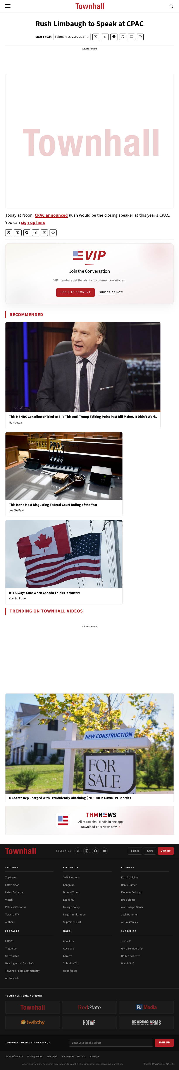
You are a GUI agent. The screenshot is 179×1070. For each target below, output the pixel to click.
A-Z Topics (70, 867)
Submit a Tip (70, 963)
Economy (68, 900)
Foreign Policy (71, 907)
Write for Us (70, 971)
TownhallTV (12, 915)
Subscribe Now (111, 292)
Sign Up (164, 1042)
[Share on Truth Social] (105, 37)
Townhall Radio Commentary (22, 971)
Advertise (68, 949)
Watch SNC (127, 963)
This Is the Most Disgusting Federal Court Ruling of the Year (53, 504)
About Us (68, 941)
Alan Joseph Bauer (132, 907)
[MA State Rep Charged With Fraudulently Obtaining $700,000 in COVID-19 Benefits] (89, 743)
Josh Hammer (129, 915)
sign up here (33, 222)
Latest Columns (14, 892)
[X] (77, 850)
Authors (9, 922)
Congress (68, 885)
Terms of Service (14, 1056)
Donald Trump (71, 892)
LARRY (8, 941)
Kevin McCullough (131, 892)
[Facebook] (95, 850)
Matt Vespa (15, 423)
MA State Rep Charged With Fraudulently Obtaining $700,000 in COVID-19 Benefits (70, 798)
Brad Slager (128, 900)
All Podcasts (12, 978)
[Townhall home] (20, 851)
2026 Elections (71, 877)
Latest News (12, 885)
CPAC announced (51, 215)
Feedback (52, 1056)
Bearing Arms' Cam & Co (19, 963)
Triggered (11, 949)
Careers (67, 956)
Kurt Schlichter (18, 598)
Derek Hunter (129, 885)
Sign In (135, 851)
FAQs (150, 851)
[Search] (171, 6)
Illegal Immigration (74, 915)
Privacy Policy (35, 1056)
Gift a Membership (132, 949)
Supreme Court (72, 922)
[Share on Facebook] (113, 37)
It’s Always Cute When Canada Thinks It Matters (44, 592)
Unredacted (12, 956)
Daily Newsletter (130, 956)
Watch (9, 900)
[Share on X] (95, 37)
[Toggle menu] (7, 6)
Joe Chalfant (16, 510)
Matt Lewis (43, 37)
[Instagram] (86, 850)
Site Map (94, 1056)
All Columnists (129, 922)
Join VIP (165, 851)
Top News (10, 877)
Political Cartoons (15, 907)
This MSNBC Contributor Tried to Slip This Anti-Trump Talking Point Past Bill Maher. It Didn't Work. (83, 416)
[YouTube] (104, 850)
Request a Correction (73, 1056)
